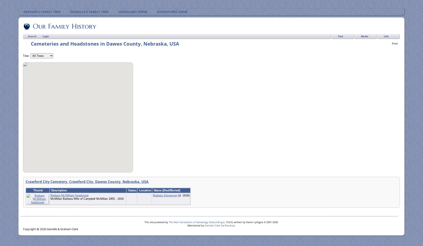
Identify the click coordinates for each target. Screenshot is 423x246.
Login (46, 36)
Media (364, 36)
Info (386, 36)
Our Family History (64, 26)
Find (340, 36)
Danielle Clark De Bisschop (220, 225)
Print (395, 43)
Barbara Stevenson (165, 195)
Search (32, 36)
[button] (78, 114)
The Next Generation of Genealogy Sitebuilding (196, 222)
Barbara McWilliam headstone (69, 195)
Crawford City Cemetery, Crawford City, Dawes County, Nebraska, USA (87, 181)
